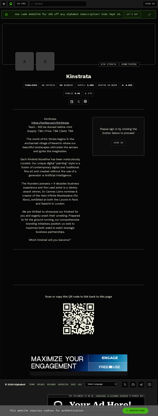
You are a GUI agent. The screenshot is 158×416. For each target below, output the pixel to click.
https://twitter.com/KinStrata (50, 122)
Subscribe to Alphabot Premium (112, 396)
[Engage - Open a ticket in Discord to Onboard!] (78, 362)
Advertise (63, 384)
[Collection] (85, 101)
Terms (32, 384)
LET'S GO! (132, 14)
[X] (78, 101)
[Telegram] (141, 384)
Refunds (51, 384)
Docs (73, 384)
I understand (135, 410)
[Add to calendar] (72, 101)
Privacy (41, 384)
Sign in (150, 3)
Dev (80, 384)
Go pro (21, 3)
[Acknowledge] (149, 14)
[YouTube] (149, 384)
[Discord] (133, 384)
